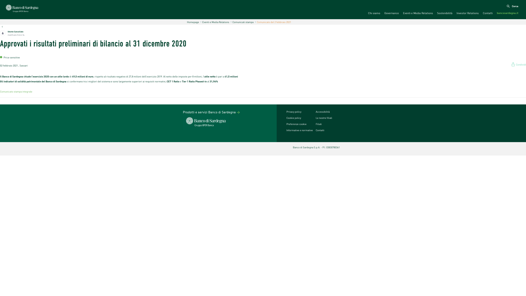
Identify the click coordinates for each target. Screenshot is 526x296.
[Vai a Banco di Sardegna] (43, 10)
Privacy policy (293, 111)
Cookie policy (293, 117)
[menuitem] (374, 13)
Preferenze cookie (296, 124)
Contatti (320, 130)
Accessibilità (323, 111)
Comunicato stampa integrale (16, 91)
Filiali (319, 124)
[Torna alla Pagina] (2, 26)
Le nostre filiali (324, 117)
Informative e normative (299, 130)
